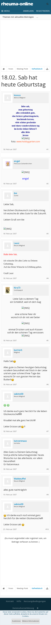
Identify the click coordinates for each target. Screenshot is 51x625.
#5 (48, 340)
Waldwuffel (20, 478)
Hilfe (19, 601)
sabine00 (18, 394)
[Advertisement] (25, 45)
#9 (48, 494)
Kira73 (17, 287)
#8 (48, 469)
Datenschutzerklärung (23, 608)
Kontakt (10, 601)
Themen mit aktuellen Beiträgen (18, 17)
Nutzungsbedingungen (35, 601)
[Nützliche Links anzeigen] (47, 69)
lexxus (17, 95)
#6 (48, 384)
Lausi (16, 243)
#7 (48, 431)
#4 (48, 278)
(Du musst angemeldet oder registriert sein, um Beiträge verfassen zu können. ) (25, 540)
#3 (48, 233)
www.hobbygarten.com (28, 141)
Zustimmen (16, 621)
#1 (48, 149)
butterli (18, 350)
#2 (48, 183)
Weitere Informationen (30, 621)
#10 (47, 529)
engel (17, 161)
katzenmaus (20, 441)
